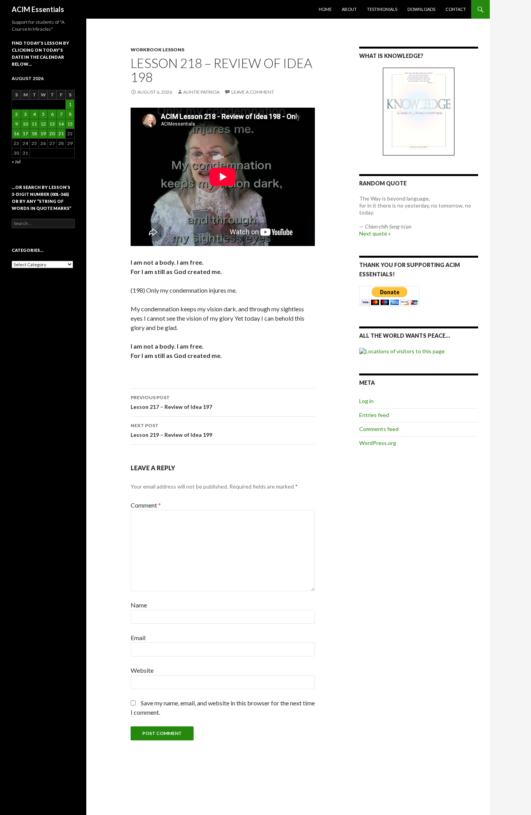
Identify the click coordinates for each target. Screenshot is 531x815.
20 (52, 133)
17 (25, 133)
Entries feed (374, 415)
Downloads (421, 9)
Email (138, 637)
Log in (366, 401)
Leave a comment (252, 92)
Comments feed (378, 429)
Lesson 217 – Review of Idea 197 (171, 402)
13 (52, 124)
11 (34, 124)
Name (139, 605)
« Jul (16, 161)
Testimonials (382, 9)
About (349, 9)
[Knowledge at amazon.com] (418, 111)
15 (70, 124)
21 (61, 133)
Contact (455, 9)
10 (25, 124)
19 (43, 133)
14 (61, 124)
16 (16, 133)
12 (43, 124)
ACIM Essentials (38, 9)
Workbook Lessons (157, 49)
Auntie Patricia (201, 92)
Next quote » (375, 233)
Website (142, 670)
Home (325, 9)
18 (34, 133)
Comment (146, 505)
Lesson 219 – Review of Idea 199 (171, 430)
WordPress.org (377, 443)
